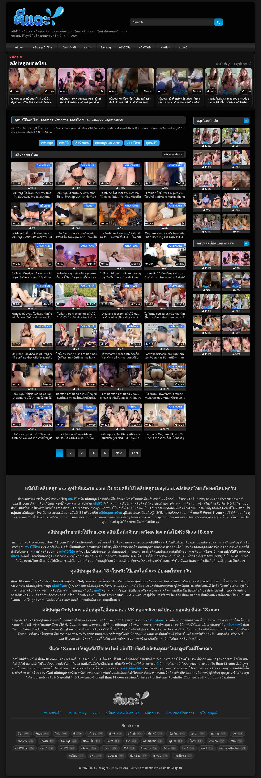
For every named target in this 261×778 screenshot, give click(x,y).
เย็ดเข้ (46, 748)
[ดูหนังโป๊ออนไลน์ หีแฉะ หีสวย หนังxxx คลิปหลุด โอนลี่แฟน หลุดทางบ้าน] (38, 17)
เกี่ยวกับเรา (152, 713)
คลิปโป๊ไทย (59, 586)
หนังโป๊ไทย (32, 547)
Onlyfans (157, 620)
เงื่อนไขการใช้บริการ (180, 713)
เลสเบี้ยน (165, 47)
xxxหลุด (216, 741)
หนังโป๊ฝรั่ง (145, 47)
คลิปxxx (88, 748)
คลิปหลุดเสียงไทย (232, 748)
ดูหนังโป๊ (151, 143)
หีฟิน (95, 755)
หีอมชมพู (106, 47)
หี (157, 663)
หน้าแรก (20, 47)
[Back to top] (249, 766)
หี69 (128, 748)
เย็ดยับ (195, 741)
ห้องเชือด (138, 755)
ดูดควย (218, 733)
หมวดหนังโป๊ (52, 713)
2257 (96, 713)
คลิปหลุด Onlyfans (107, 143)
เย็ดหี (97, 590)
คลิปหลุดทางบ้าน (110, 512)
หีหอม (41, 733)
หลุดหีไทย (133, 143)
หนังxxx (95, 733)
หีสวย (169, 748)
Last (135, 453)
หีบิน (236, 741)
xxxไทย (76, 755)
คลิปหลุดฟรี (152, 741)
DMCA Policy (77, 713)
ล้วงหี (188, 748)
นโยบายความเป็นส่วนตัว (122, 713)
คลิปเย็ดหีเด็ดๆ (132, 668)
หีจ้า (23, 733)
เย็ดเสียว (176, 733)
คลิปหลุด (47, 143)
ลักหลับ (160, 755)
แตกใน (88, 47)
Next (119, 453)
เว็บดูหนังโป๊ (69, 47)
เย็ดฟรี (155, 733)
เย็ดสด (197, 733)
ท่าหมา (109, 748)
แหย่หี (206, 748)
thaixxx (25, 741)
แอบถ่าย (115, 755)
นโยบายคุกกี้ (208, 713)
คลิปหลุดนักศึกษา (43, 47)
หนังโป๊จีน (125, 47)
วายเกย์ (182, 47)
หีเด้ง (60, 733)
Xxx (237, 733)
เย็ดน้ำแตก (82, 143)
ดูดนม (175, 741)
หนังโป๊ (72, 499)
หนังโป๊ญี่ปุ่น (67, 551)
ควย (131, 741)
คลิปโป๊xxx (182, 755)
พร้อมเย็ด (91, 741)
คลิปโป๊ (64, 143)
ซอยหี (112, 741)
